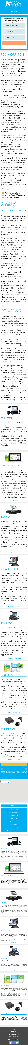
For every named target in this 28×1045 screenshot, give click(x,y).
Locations (14, 1032)
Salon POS (14, 764)
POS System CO (14, 449)
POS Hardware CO (14, 760)
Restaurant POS (13, 815)
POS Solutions (14, 1034)
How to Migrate (14, 828)
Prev (2, 769)
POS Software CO (14, 712)
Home (14, 1029)
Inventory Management (14, 831)
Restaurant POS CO (14, 606)
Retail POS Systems (14, 809)
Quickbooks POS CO (14, 500)
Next (26, 769)
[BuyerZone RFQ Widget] (14, 33)
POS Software (14, 821)
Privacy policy (14, 1037)
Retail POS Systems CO (13, 658)
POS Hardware (14, 824)
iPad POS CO (14, 552)
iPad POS (14, 818)
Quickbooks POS (14, 812)
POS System (13, 806)
